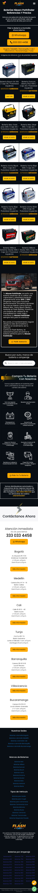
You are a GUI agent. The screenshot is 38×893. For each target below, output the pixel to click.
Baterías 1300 (30, 873)
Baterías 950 (19, 881)
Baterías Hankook (19, 783)
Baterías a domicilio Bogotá (19, 735)
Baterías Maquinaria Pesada (19, 818)
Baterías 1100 (30, 862)
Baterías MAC (19, 762)
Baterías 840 (19, 870)
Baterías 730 (19, 856)
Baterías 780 (19, 862)
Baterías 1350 (30, 876)
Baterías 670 (7, 878)
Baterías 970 (19, 884)
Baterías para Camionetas (19, 802)
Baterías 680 (7, 881)
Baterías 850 (19, 873)
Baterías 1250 (30, 870)
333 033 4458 (19, 535)
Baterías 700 (7, 884)
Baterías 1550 (30, 881)
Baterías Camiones (19, 813)
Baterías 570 (7, 865)
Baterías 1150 (30, 865)
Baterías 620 (7, 870)
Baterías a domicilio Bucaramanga (19, 746)
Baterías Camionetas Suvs (19, 804)
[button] (34, 3)
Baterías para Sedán (19, 796)
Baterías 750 (19, 859)
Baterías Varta (19, 773)
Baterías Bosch (19, 770)
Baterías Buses (19, 810)
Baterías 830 (19, 867)
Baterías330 (7, 856)
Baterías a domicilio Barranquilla (19, 744)
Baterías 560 (7, 862)
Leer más (9, 96)
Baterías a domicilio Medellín (19, 738)
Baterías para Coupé (19, 799)
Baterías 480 (7, 859)
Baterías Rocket (19, 778)
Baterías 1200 (30, 867)
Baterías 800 (19, 865)
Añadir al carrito (28, 96)
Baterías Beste (19, 786)
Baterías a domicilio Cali (19, 741)
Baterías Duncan (19, 767)
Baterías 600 (7, 867)
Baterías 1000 (30, 856)
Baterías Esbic (19, 781)
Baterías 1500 (30, 878)
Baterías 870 (19, 876)
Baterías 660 (7, 876)
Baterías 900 (19, 878)
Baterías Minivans (19, 807)
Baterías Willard (19, 764)
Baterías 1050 (30, 859)
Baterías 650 (7, 873)
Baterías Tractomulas (19, 815)
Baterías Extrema (19, 775)
